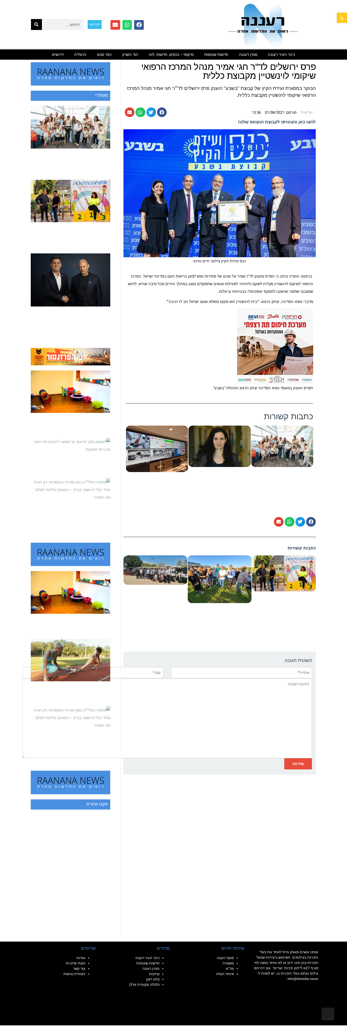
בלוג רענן (153, 979)
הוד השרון (130, 54)
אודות (80, 958)
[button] (342, 18)
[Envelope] (115, 25)
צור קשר (79, 968)
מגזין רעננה (248, 54)
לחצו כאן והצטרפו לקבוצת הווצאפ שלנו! (277, 122)
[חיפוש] (36, 24)
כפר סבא (104, 54)
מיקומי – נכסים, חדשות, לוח (171, 54)
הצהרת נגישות (74, 974)
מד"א (230, 968)
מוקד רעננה (225, 958)
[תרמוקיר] (275, 346)
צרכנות (154, 974)
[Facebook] (139, 25)
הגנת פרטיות (75, 963)
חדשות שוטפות (216, 54)
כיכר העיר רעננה (281, 54)
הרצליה (80, 54)
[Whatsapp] (127, 25)
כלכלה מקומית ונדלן (144, 984)
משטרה (228, 963)
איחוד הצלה (225, 974)
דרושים (58, 54)
